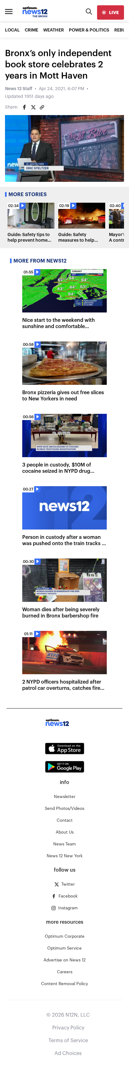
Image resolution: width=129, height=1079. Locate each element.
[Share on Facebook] (24, 107)
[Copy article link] (41, 107)
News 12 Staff (18, 89)
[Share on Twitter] (33, 107)
